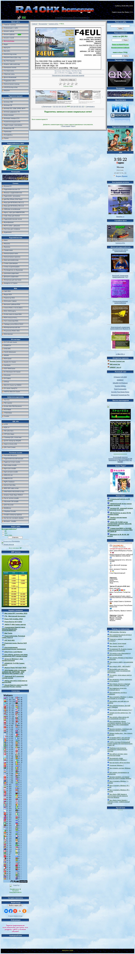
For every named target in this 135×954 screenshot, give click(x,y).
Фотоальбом (43, 24)
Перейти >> (120, 216)
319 (74, 106)
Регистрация (79, 17)
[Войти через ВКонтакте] (6, 911)
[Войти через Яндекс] (15, 911)
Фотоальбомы (68, 17)
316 (65, 106)
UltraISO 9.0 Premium (120, 383)
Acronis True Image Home (120, 392)
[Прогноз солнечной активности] (120, 419)
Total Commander (120, 389)
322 (83, 106)
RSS (131, 12)
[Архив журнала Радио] (120, 480)
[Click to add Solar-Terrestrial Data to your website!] (120, 451)
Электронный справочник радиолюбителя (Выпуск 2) (120, 328)
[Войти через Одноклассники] (24, 911)
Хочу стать (8, 535)
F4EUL (70, 72)
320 (77, 106)
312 (54, 106)
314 (60, 106)
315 (62, 106)
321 (80, 106)
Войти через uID (15, 905)
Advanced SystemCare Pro (120, 395)
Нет (6, 533)
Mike (80, 72)
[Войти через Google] (20, 911)
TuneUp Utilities (120, 386)
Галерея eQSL (53, 24)
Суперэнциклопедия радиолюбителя (120, 302)
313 (57, 106)
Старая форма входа (15, 916)
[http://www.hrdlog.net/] (120, 406)
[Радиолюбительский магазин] (15, 179)
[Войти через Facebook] (11, 911)
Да (5, 531)
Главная (58, 17)
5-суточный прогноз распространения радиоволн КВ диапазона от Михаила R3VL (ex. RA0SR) (120, 459)
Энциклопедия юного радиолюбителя (120, 250)
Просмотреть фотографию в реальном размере (68, 75)
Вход (86, 17)
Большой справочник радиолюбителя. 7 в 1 (120, 276)
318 (72, 106)
